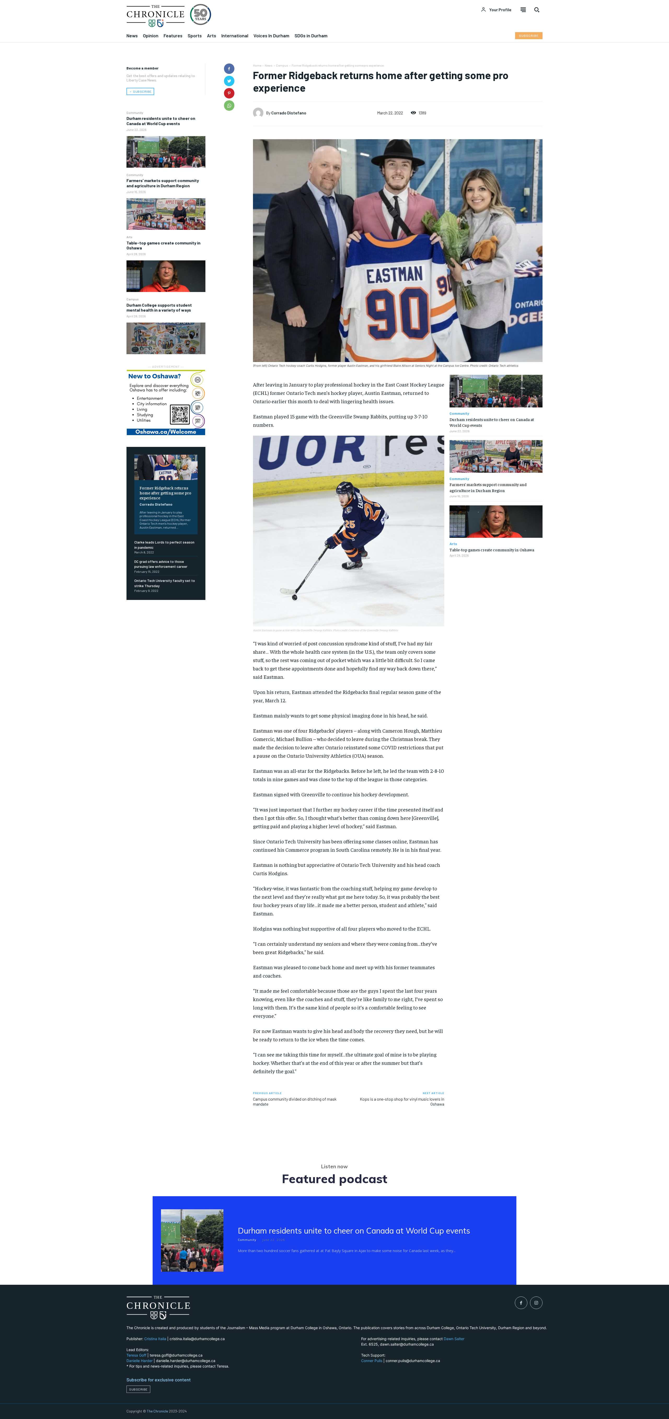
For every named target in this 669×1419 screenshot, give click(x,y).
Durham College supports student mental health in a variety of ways (159, 307)
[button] (537, 9)
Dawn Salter (454, 1338)
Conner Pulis (371, 1360)
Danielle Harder (139, 1360)
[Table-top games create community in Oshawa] (165, 276)
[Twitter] (229, 81)
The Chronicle (157, 1411)
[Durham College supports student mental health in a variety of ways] (165, 338)
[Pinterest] (229, 93)
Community (134, 112)
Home (257, 65)
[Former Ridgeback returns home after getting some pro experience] (166, 467)
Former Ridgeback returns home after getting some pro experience (165, 492)
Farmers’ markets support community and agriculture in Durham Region (162, 183)
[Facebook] (229, 68)
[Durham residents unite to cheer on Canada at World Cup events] (165, 152)
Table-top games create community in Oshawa (163, 245)
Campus (132, 299)
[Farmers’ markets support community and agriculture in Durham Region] (165, 214)
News (269, 65)
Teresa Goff (136, 1355)
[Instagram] (536, 1303)
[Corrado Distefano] (259, 113)
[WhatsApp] (229, 105)
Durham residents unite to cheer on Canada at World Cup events (160, 121)
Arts (129, 237)
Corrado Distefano (156, 504)
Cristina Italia (155, 1338)
